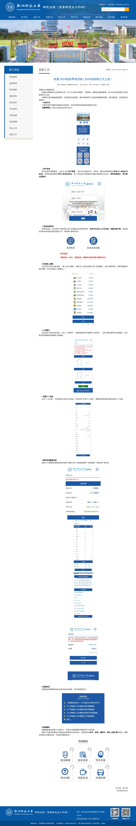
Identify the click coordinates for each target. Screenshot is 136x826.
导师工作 (74, 17)
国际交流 (86, 17)
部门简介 (24, 17)
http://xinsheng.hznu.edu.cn (62, 108)
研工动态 (99, 17)
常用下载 (124, 17)
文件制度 (111, 17)
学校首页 (102, 4)
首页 (113, 69)
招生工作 (37, 17)
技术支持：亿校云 (100, 823)
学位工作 (61, 17)
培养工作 (49, 17)
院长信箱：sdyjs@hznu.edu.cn (118, 4)
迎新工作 (125, 69)
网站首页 (12, 17)
